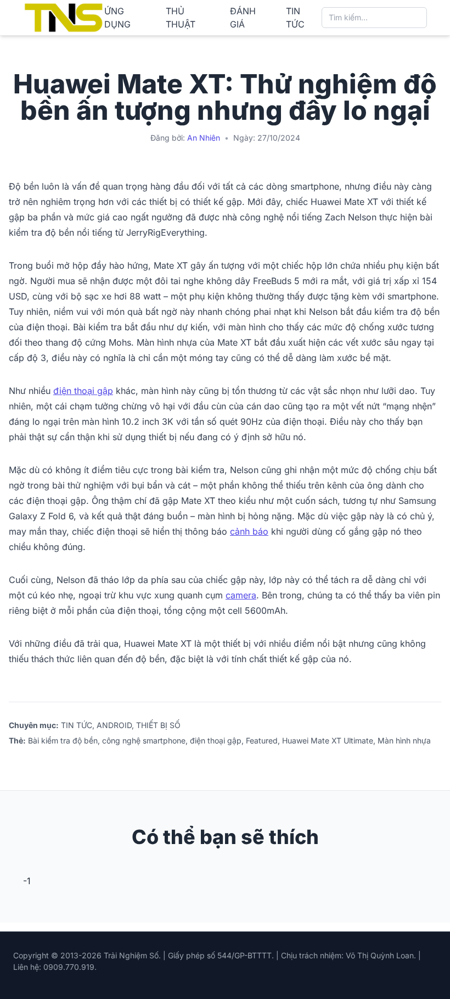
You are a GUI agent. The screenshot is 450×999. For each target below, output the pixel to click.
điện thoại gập (83, 390)
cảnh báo (249, 531)
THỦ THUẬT (180, 17)
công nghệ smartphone (143, 740)
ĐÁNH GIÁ (243, 17)
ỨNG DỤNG (117, 17)
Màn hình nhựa (404, 740)
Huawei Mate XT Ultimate (327, 740)
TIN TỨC (295, 17)
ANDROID (114, 725)
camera (241, 595)
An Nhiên (203, 137)
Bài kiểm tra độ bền (63, 740)
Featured (262, 740)
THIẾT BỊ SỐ (158, 725)
